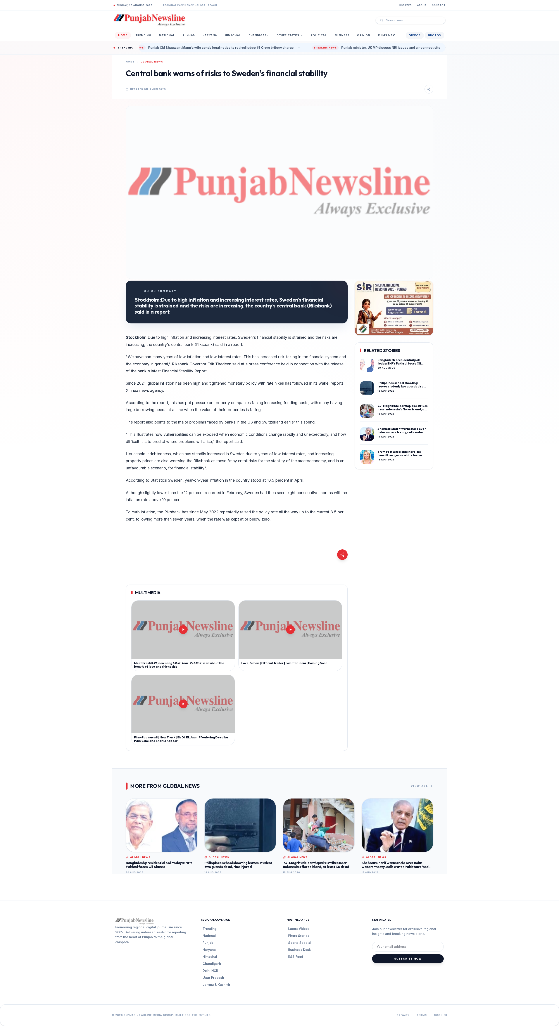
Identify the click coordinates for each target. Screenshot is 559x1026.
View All (419, 786)
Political (318, 35)
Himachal (233, 35)
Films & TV (386, 35)
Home (122, 35)
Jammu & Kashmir (216, 984)
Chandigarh (258, 35)
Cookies (440, 1015)
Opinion (363, 35)
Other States (287, 35)
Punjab (189, 35)
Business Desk (299, 949)
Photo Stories (298, 935)
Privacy (403, 1015)
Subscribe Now (408, 958)
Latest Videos (298, 929)
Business (342, 35)
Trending (143, 35)
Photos (434, 35)
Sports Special (299, 942)
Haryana (210, 35)
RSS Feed (405, 5)
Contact (438, 5)
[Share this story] (428, 89)
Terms (421, 1015)
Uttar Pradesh (213, 977)
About (422, 5)
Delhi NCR (210, 970)
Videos (415, 35)
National (167, 35)
